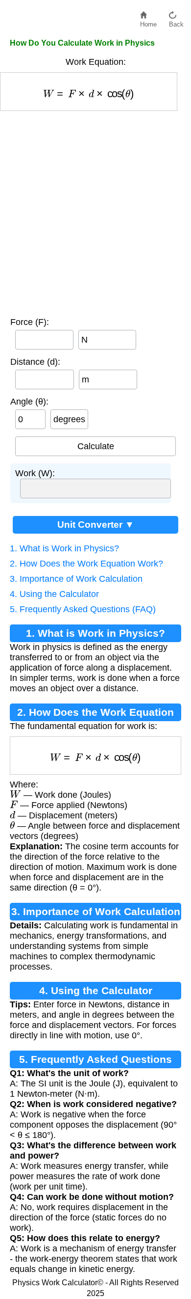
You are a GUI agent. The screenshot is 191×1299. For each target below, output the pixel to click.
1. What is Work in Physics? (64, 548)
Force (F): (29, 322)
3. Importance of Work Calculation (76, 579)
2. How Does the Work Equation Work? (86, 563)
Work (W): (35, 473)
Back (176, 22)
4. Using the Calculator (54, 594)
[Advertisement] (95, 211)
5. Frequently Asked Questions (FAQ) (83, 609)
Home (148, 22)
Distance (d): (35, 362)
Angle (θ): (29, 401)
